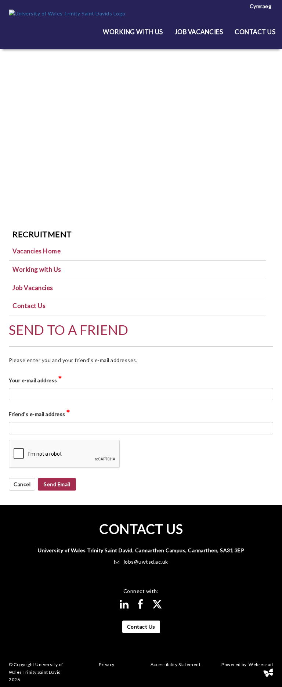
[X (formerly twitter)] (157, 606)
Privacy (107, 665)
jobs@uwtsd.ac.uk (146, 561)
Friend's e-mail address (39, 412)
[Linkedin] (124, 606)
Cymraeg (261, 6)
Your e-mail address (35, 378)
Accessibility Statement (176, 665)
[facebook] (140, 606)
